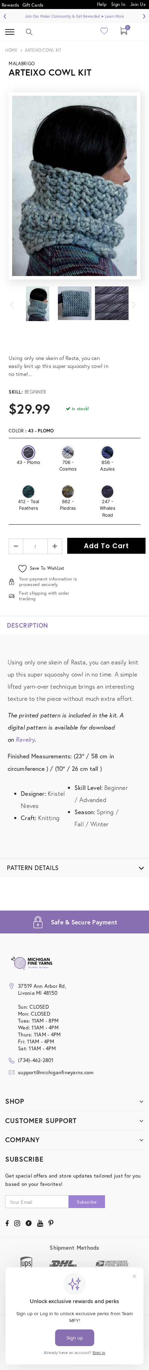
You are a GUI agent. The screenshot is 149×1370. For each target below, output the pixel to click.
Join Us (138, 4)
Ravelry (25, 739)
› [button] (144, 15)
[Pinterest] (51, 1223)
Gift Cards (33, 5)
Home (11, 50)
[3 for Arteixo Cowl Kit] (74, 349)
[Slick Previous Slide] (16, 304)
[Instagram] (17, 1223)
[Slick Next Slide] (133, 304)
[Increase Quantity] (54, 546)
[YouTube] (40, 1223)
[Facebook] (7, 1223)
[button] (28, 452)
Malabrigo (22, 64)
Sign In (118, 4)
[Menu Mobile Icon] (9, 32)
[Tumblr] (29, 1223)
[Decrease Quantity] (16, 546)
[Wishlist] (104, 33)
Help (102, 4)
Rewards (10, 5)
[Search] (29, 32)
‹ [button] (5, 15)
